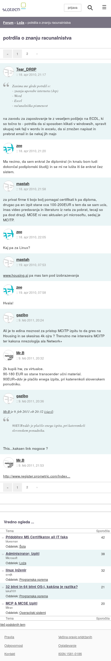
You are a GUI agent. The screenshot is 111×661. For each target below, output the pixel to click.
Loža (22, 563)
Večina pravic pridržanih (75, 637)
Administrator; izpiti (22, 553)
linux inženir (16, 570)
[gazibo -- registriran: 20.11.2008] (8, 317)
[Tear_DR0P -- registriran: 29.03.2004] (8, 71)
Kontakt (9, 653)
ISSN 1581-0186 (70, 653)
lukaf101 (11, 591)
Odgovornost (13, 645)
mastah (22, 183)
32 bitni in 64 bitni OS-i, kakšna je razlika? (42, 586)
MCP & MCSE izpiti (21, 603)
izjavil (48, 411)
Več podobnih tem (12, 624)
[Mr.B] (8, 355)
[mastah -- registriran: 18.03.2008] (8, 186)
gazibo (22, 315)
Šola (22, 546)
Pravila (9, 637)
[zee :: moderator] (8, 148)
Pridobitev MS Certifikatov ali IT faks (37, 536)
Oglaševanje (67, 645)
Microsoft (11, 558)
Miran (9, 607)
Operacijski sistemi (32, 612)
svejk (9, 574)
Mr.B (20, 353)
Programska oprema (33, 579)
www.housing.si (15, 275)
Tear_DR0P (26, 69)
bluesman (12, 541)
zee (19, 145)
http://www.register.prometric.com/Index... (36, 476)
